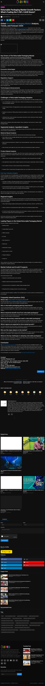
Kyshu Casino (3, 453)
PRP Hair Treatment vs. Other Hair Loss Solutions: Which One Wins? (33, 382)
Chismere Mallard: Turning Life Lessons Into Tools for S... (11, 451)
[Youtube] (11, 660)
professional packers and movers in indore (27, 629)
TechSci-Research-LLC (12, 401)
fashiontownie (33, 657)
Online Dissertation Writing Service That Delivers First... (19, 575)
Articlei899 (32, 651)
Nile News (24, 453)
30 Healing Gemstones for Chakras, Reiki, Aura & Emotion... (33, 491)
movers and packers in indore (10, 616)
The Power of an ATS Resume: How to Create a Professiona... (10, 510)
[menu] (1, 2)
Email (24, 522)
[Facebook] (2, 660)
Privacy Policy (41, 683)
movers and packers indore (17, 618)
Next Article (25, 379)
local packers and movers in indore (7, 625)
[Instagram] (8, 660)
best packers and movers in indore (7, 620)
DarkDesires (10, 588)
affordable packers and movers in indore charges (9, 629)
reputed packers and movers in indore (7, 632)
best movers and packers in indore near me (22, 627)
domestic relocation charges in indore (21, 625)
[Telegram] (14, 660)
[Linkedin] (2, 663)
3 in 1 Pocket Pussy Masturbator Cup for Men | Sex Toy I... (19, 587)
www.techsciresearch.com (13, 368)
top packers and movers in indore (29, 618)
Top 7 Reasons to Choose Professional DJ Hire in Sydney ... (11, 471)
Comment (2, 527)
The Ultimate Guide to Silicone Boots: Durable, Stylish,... (37, 661)
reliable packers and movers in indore (22, 622)
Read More (40, 371)
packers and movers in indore (22, 616)
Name (2, 522)
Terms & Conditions (33, 683)
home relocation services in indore (7, 627)
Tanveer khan (33, 663)
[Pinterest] (16, 660)
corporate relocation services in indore (36, 622)
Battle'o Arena (25, 492)
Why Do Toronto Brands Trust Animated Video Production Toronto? (13, 382)
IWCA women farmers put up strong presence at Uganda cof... (20, 581)
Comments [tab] (4, 519)
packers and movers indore (33, 616)
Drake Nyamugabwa (12, 582)
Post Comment (4, 540)
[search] (43, 2)
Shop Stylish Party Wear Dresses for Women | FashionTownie (37, 655)
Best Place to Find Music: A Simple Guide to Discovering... (37, 649)
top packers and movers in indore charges (22, 620)
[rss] (5, 663)
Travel (2, 616)
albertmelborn (11, 576)
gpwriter (2, 473)
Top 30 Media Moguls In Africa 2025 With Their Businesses (32, 451)
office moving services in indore (34, 625)
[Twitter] (5, 660)
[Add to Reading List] (43, 20)
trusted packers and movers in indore (7, 622)
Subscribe (19, 674)
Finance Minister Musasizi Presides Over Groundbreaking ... (20, 600)
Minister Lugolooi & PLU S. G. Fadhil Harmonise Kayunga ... (19, 593)
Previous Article (19, 379)
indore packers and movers (6, 618)
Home (2, 5)
